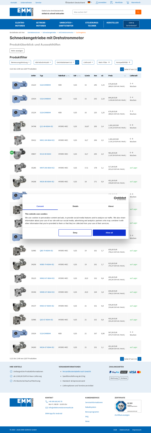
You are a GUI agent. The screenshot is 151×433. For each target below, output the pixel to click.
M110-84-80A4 (45, 154)
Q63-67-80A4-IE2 (46, 319)
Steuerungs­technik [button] (92, 24)
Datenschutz (125, 430)
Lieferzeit (87, 62)
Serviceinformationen (94, 402)
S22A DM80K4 (45, 85)
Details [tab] (75, 206)
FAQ (86, 416)
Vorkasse (124, 378)
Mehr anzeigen (17, 50)
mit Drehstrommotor (66, 32)
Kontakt (14, 2)
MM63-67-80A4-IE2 (47, 278)
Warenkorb (135, 2)
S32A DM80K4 (45, 98)
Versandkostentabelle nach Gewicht (77, 371)
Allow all (109, 233)
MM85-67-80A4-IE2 (47, 292)
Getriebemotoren (34, 32)
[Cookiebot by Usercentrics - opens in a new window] (115, 198)
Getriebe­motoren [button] (41, 24)
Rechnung (114, 378)
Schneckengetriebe (49, 32)
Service (38, 2)
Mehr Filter (103, 62)
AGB (115, 430)
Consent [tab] (40, 206)
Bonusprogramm (92, 412)
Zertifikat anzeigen (122, 415)
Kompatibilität (122, 62)
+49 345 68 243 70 (55, 401)
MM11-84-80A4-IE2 (47, 140)
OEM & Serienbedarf (131, 24)
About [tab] (110, 206)
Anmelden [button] (102, 2)
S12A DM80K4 (45, 333)
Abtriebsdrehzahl (42, 62)
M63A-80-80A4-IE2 (47, 181)
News (87, 421)
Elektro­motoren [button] (20, 24)
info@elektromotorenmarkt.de (61, 407)
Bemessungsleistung (19, 62)
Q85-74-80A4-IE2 (46, 250)
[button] (90, 2)
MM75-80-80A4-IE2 (47, 168)
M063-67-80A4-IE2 (47, 306)
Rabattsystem (90, 407)
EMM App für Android (53, 413)
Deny (75, 233)
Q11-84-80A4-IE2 (46, 126)
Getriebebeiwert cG (64, 62)
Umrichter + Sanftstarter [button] (66, 24)
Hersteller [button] (113, 22)
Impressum (136, 430)
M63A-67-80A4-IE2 (47, 347)
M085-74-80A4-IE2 (47, 264)
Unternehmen (26, 2)
